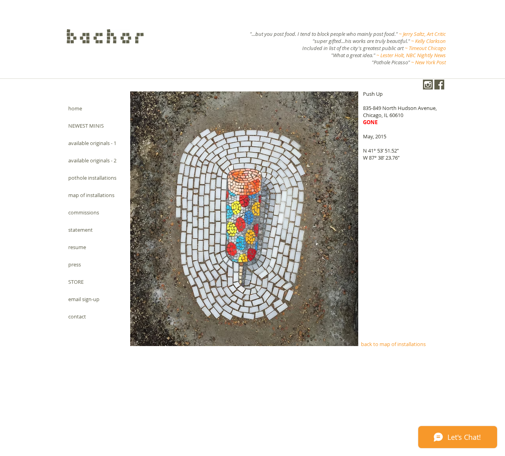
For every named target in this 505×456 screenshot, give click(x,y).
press (74, 264)
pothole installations (92, 177)
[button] (244, 218)
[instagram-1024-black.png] (428, 84)
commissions (83, 212)
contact (77, 316)
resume (77, 247)
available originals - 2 (92, 160)
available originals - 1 (92, 143)
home (75, 108)
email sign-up (83, 299)
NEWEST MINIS (86, 125)
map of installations (91, 195)
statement (80, 229)
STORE (76, 281)
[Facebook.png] (439, 84)
